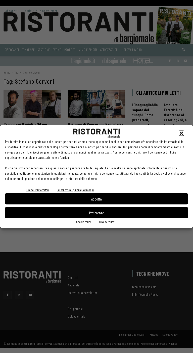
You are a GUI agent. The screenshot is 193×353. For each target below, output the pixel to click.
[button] (181, 133)
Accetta (96, 198)
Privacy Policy (106, 221)
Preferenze (96, 212)
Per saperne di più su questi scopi (75, 189)
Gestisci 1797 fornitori (37, 189)
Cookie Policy (83, 221)
